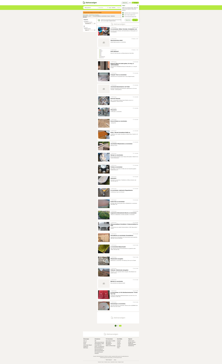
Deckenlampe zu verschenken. (118, 303)
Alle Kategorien (86, 21)
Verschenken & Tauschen (88, 22)
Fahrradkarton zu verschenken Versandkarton (122, 235)
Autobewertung (131, 345)
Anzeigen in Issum (121, 361)
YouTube (118, 342)
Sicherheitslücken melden (99, 343)
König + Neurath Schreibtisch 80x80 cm (120, 132)
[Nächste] (120, 326)
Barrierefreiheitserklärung (99, 347)
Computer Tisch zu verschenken (119, 74)
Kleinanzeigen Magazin (87, 345)
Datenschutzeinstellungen (99, 350)
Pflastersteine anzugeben (117, 258)
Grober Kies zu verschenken (118, 201)
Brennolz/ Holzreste (115, 98)
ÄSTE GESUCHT (115, 51)
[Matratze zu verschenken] (104, 283)
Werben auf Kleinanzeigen (111, 345)
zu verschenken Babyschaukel (118, 246)
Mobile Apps (85, 347)
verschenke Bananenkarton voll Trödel (120, 86)
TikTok (118, 347)
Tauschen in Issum (101, 361)
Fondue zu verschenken (116, 167)
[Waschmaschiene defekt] (104, 42)
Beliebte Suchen (131, 340)
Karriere (84, 342)
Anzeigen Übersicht (131, 342)
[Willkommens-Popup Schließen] (138, 5)
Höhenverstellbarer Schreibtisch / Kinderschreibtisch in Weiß (124, 225)
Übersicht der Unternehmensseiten (132, 344)
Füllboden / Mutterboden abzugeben (119, 270)
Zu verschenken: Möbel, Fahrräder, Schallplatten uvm (124, 29)
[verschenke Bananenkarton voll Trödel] (104, 89)
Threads (118, 345)
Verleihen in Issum (107, 361)
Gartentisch (113, 178)
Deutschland (86, 27)
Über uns (85, 340)
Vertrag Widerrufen (98, 345)
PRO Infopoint (108, 342)
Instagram (119, 343)
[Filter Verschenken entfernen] (94, 23)
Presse (84, 343)
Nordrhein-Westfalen (87, 28)
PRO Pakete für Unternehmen (109, 344)
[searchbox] (91, 7)
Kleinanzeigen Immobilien (110, 340)
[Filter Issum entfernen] (94, 30)
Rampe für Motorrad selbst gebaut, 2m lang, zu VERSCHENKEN (122, 64)
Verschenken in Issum (113, 361)
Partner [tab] (115, 359)
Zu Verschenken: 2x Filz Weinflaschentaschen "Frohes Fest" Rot (124, 293)
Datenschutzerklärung (99, 349)
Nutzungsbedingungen (99, 351)
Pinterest (118, 346)
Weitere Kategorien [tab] (109, 359)
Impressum (97, 353)
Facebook (119, 340)
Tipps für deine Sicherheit (99, 342)
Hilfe (95, 340)
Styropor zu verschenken (117, 155)
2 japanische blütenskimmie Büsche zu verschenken (123, 213)
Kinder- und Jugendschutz (99, 346)
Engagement (85, 346)
